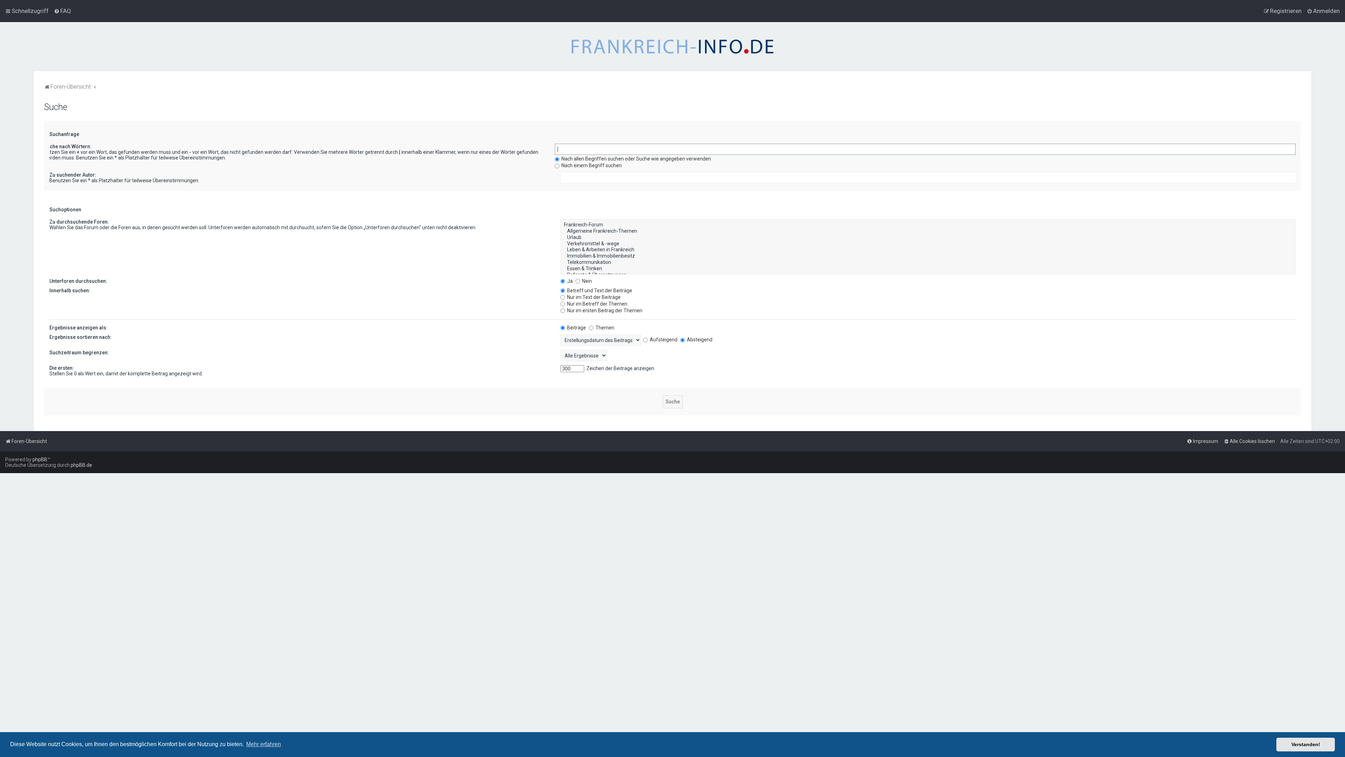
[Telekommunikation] (928, 262)
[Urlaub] (928, 237)
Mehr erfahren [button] (263, 744)
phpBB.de (81, 465)
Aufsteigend (663, 339)
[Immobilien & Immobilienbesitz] (928, 256)
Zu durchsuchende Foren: (79, 222)
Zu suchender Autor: (72, 175)
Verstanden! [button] (1305, 744)
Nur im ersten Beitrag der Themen (604, 310)
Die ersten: (61, 368)
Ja (569, 281)
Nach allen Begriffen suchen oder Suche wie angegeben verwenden (635, 159)
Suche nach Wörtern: (67, 146)
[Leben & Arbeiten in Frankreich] (928, 250)
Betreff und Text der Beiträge (599, 290)
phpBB (40, 459)
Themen (604, 327)
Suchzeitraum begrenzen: (79, 352)
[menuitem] (62, 11)
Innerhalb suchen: (69, 290)
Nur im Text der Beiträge (593, 297)
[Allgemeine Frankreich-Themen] (928, 231)
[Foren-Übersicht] (672, 47)
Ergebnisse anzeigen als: (78, 327)
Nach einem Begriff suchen (591, 165)
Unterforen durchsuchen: (78, 281)
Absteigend (699, 339)
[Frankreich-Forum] (928, 225)
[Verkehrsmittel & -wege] (928, 244)
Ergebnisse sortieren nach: (80, 337)
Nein (586, 281)
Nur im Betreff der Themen (596, 304)
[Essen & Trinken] (928, 269)
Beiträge (576, 327)
